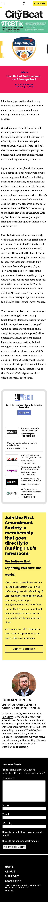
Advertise (13, 881)
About (10, 871)
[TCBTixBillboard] (24, 31)
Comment (8, 778)
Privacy (9, 891)
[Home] (24, 15)
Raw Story (7, 717)
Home (9, 866)
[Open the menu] (2, 4)
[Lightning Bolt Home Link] (24, 4)
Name (5, 805)
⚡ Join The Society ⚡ (24, 649)
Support (40, 3)
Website (6, 823)
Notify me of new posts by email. (21, 841)
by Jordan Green (24, 84)
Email (5, 814)
